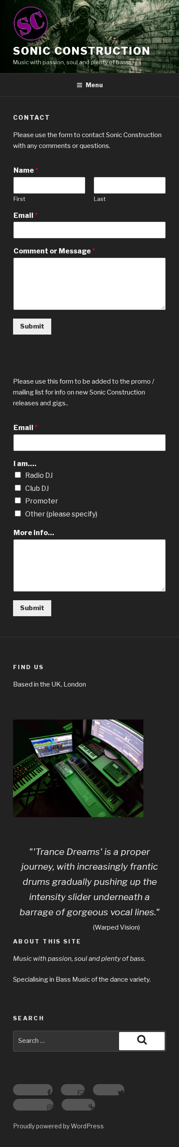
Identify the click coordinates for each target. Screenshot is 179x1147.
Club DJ (37, 488)
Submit (32, 326)
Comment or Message (54, 251)
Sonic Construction (82, 51)
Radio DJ (39, 475)
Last (100, 198)
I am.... (24, 464)
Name (25, 170)
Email (25, 215)
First (19, 198)
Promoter (41, 501)
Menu (94, 85)
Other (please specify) (61, 514)
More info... (33, 533)
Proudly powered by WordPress (58, 1126)
